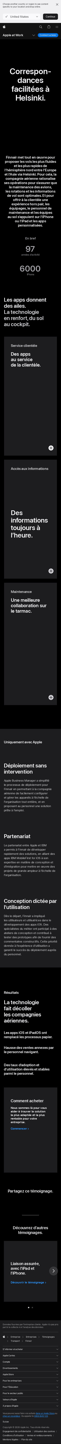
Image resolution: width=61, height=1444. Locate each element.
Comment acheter (48, 35)
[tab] (28, 1307)
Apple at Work (13, 35)
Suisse (6, 1422)
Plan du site (26, 1439)
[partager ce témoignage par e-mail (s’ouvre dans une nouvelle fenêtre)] (33, 1202)
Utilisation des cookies (44, 1431)
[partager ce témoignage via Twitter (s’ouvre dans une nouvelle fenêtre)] (27, 1202)
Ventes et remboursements (39, 1435)
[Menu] (57, 27)
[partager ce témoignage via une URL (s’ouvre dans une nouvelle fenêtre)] (40, 1202)
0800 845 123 (41, 1416)
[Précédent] (7, 1271)
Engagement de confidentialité (17, 1431)
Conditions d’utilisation (13, 1435)
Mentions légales (10, 1439)
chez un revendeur (11, 1416)
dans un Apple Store (45, 1413)
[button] (21, 16)
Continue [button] (50, 16)
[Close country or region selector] (57, 4)
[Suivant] (53, 1271)
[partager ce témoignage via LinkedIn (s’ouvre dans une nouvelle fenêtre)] (20, 1202)
